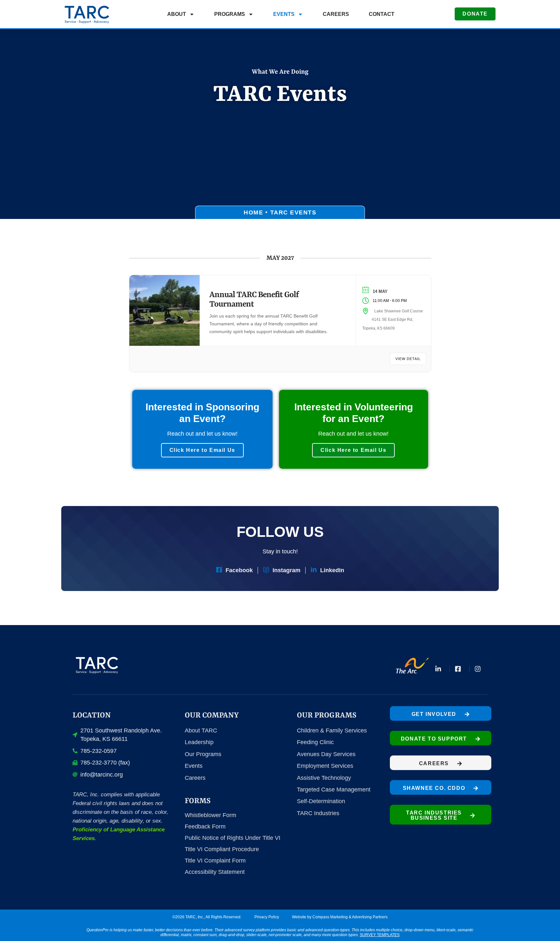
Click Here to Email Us (202, 450)
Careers (336, 14)
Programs (229, 14)
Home (253, 212)
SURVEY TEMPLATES (380, 935)
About (176, 14)
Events (284, 14)
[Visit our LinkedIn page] (440, 669)
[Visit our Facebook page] (459, 669)
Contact (381, 14)
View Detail (408, 359)
